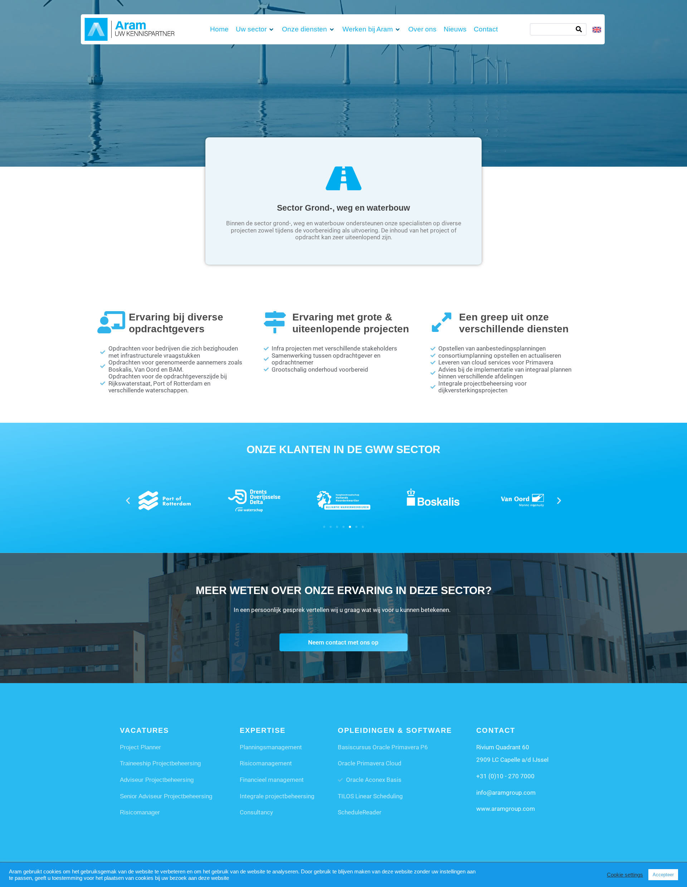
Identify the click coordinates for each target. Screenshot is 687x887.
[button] (255, 29)
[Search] (578, 29)
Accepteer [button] (663, 874)
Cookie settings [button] (625, 875)
